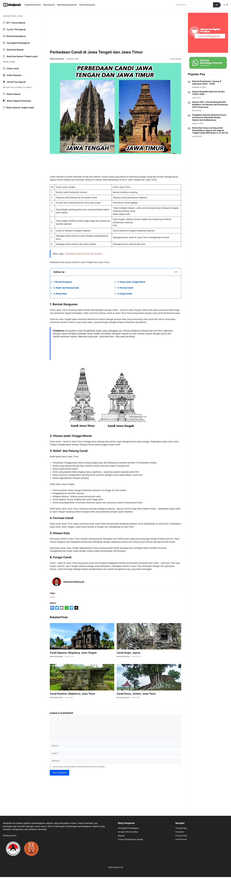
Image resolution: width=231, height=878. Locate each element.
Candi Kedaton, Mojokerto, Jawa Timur (72, 693)
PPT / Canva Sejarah (15, 23)
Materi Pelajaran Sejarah (17, 87)
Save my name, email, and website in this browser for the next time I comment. (79, 766)
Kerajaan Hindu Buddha (128, 832)
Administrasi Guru (13, 16)
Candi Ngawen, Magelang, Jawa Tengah (73, 652)
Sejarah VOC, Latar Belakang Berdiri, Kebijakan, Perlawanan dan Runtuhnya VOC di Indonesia (210, 104)
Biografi (121, 836)
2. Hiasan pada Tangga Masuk (131, 282)
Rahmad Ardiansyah (57, 59)
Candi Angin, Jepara (128, 652)
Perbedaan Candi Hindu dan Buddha (83, 253)
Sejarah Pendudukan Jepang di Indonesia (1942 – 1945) (206, 82)
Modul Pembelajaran (16, 36)
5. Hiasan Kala (60, 293)
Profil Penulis (181, 839)
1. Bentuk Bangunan (63, 282)
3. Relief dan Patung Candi (66, 288)
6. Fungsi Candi (124, 293)
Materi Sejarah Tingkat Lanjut (20, 107)
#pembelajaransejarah (67, 5)
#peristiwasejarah (87, 5)
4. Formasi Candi (125, 288)
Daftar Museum (14, 75)
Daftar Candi (12, 68)
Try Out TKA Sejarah (16, 29)
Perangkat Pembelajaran (18, 43)
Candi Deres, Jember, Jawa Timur (136, 693)
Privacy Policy (181, 836)
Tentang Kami (181, 828)
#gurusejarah (49, 5)
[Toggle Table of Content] (174, 272)
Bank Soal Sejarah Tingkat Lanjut (21, 56)
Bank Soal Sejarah (15, 49)
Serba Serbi (9, 62)
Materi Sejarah (13, 94)
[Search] (217, 5)
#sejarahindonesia (33, 5)
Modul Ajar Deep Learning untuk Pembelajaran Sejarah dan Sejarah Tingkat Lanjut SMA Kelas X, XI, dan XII (210, 130)
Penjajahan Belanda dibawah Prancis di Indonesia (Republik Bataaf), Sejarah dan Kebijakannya (209, 117)
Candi (52, 597)
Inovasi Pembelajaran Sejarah (130, 839)
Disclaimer (179, 832)
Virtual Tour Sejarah (16, 82)
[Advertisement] (115, 30)
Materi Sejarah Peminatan (18, 101)
